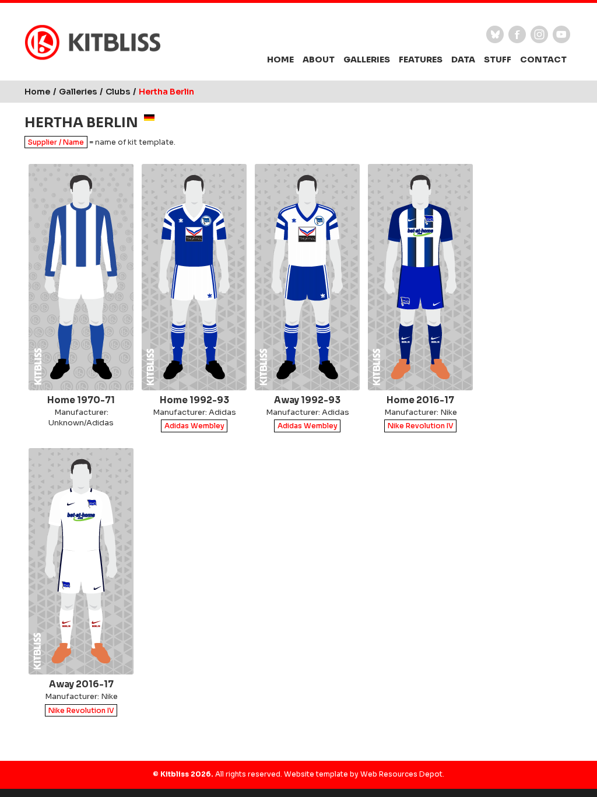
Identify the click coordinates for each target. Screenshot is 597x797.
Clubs (118, 91)
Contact (543, 59)
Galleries (366, 59)
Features (421, 59)
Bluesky (495, 34)
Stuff (497, 59)
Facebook (517, 34)
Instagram (539, 34)
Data (463, 59)
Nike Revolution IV (421, 426)
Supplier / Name (56, 142)
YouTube (561, 34)
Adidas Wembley (194, 426)
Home (280, 59)
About (319, 59)
